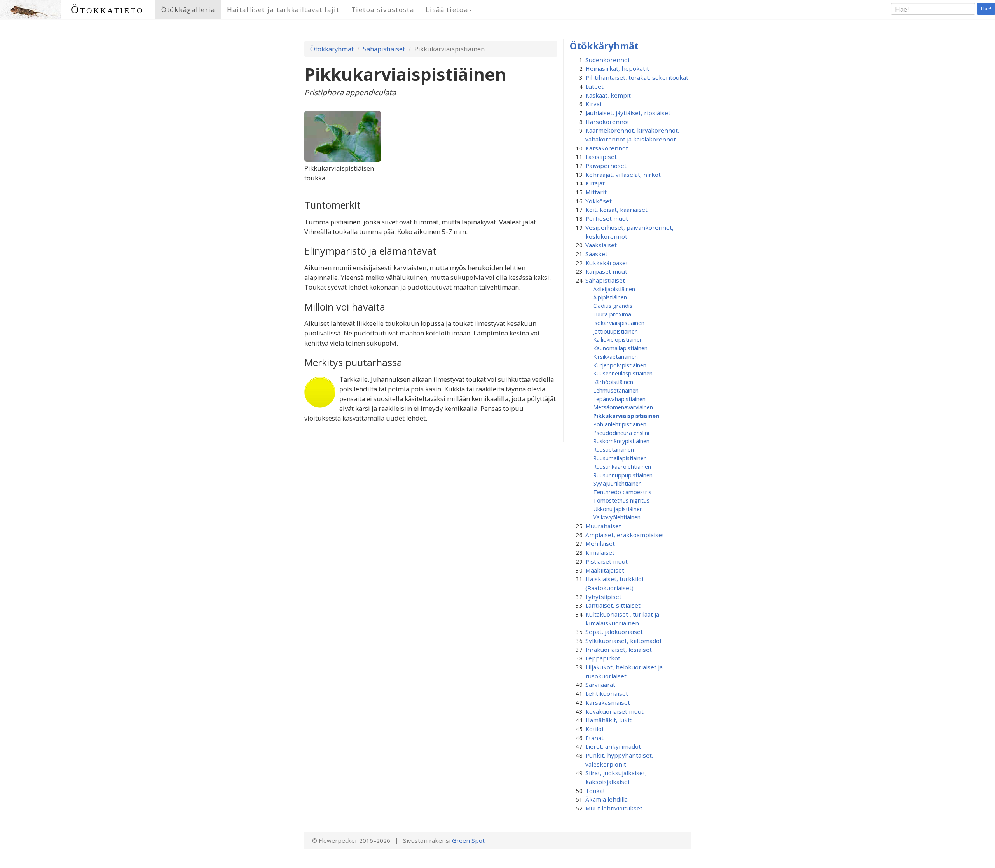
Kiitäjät (595, 183)
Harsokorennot (607, 122)
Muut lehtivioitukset (613, 808)
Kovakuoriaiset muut (614, 711)
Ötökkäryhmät (332, 48)
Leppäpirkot (602, 658)
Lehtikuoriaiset (606, 693)
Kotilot (594, 729)
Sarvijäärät (600, 684)
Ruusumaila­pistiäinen (620, 458)
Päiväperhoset (606, 165)
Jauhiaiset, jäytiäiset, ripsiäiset (627, 113)
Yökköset (598, 201)
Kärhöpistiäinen (613, 382)
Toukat (595, 791)
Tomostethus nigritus (621, 500)
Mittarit (596, 192)
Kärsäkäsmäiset (607, 702)
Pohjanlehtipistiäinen (619, 424)
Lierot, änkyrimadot (613, 746)
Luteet (594, 86)
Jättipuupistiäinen (615, 331)
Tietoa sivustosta (382, 9)
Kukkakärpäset (606, 263)
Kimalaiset (599, 552)
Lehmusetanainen (616, 390)
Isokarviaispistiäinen (618, 323)
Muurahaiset (603, 526)
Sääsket (596, 254)
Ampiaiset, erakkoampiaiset (624, 535)
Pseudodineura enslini (621, 433)
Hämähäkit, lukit (608, 720)
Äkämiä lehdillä (606, 799)
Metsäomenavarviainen (623, 407)
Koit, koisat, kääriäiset (616, 209)
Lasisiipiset (601, 157)
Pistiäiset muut (606, 561)
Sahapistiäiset (384, 48)
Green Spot (468, 840)
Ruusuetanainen (613, 449)
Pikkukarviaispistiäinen (626, 415)
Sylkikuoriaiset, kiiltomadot (623, 640)
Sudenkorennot (607, 60)
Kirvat (593, 104)
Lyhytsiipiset (603, 597)
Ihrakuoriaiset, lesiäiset (618, 649)
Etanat (594, 738)
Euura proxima (612, 314)
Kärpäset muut (606, 271)
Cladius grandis (612, 305)
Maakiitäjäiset (604, 570)
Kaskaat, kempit (608, 95)
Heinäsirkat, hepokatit (617, 68)
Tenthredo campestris (622, 492)
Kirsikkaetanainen (615, 356)
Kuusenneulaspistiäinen (623, 373)
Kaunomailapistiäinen (620, 348)
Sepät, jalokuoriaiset (614, 632)
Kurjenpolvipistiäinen (619, 365)
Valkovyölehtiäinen (617, 517)
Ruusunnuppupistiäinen (623, 475)
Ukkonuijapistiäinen (618, 509)
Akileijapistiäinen (614, 289)
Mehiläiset (600, 543)
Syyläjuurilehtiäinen (617, 483)
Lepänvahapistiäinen (619, 399)
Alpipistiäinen (610, 297)
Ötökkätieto (107, 9)
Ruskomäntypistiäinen (621, 441)
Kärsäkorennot (606, 148)
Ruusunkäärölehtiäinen (622, 466)
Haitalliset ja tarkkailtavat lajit (283, 9)
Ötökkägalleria (188, 9)
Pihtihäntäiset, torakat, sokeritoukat (636, 77)
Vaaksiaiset (601, 245)
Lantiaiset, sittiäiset (613, 605)
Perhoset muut (606, 218)
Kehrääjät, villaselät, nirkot (623, 174)
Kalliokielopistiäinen (618, 339)
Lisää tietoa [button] (447, 9)
